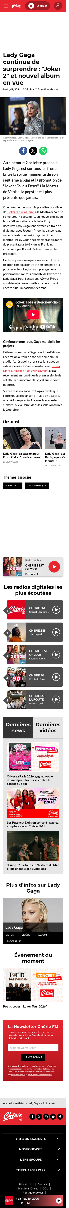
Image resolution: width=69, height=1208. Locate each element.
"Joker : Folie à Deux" (20, 212)
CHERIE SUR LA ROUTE (37, 697)
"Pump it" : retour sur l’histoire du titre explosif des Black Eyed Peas (33, 866)
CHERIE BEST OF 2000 (34, 567)
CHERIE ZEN (37, 630)
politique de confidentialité (40, 1074)
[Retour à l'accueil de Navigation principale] (16, 6)
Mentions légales (28, 1188)
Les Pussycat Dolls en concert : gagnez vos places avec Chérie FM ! (33, 824)
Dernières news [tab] (18, 727)
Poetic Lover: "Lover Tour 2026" (25, 1006)
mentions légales (18, 1074)
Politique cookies (33, 1192)
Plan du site (26, 1184)
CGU (45, 1188)
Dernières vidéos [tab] (48, 727)
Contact (42, 1184)
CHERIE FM (37, 608)
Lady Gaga (14, 927)
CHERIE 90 (36, 675)
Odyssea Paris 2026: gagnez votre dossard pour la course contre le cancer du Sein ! (30, 779)
